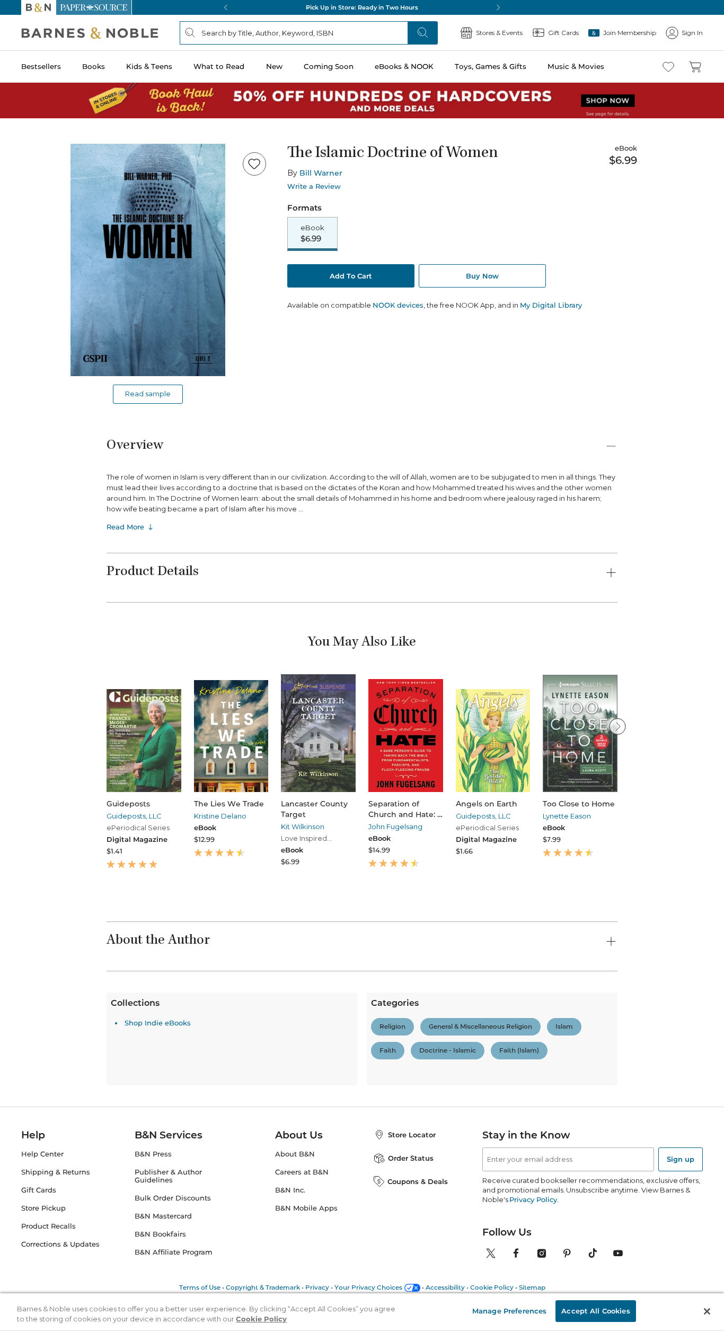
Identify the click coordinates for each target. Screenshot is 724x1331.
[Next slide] (617, 726)
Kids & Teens (149, 66)
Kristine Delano (220, 816)
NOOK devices (398, 305)
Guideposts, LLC (134, 816)
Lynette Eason (567, 816)
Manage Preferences (509, 1311)
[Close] (707, 1311)
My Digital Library (551, 305)
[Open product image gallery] (148, 260)
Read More (125, 527)
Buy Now (482, 276)
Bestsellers (41, 66)
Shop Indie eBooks (158, 1208)
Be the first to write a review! (362, 1130)
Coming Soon (329, 66)
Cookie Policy (261, 1319)
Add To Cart (351, 276)
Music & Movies (576, 66)
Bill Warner (320, 173)
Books (93, 66)
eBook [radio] (312, 233)
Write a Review (314, 186)
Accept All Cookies (595, 1311)
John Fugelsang (395, 826)
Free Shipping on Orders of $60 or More (362, 7)
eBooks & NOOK (404, 66)
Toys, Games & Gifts (490, 66)
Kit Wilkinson (302, 826)
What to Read (218, 66)
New (274, 66)
